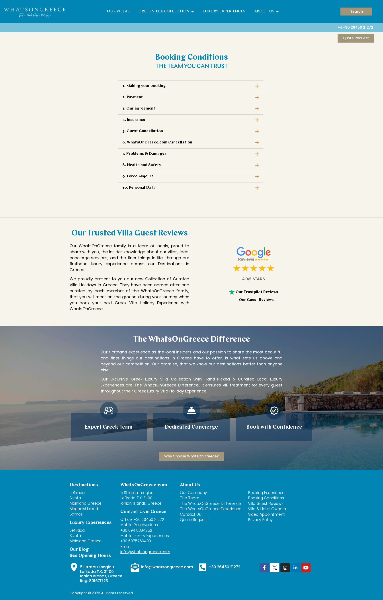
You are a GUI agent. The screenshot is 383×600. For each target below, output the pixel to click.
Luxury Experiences (224, 12)
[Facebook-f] (264, 567)
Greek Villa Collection (165, 12)
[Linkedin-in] (295, 567)
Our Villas (118, 12)
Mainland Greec (84, 541)
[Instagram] (285, 567)
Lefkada (77, 492)
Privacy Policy (260, 519)
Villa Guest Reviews (265, 503)
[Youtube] (306, 567)
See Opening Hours (90, 555)
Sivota (75, 498)
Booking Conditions (266, 498)
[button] (356, 12)
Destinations (84, 485)
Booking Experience (266, 492)
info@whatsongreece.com (145, 552)
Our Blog (79, 549)
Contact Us (191, 514)
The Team (189, 498)
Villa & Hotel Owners (267, 509)
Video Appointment (266, 514)
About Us (265, 12)
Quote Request (194, 519)
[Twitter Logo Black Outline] (274, 567)
